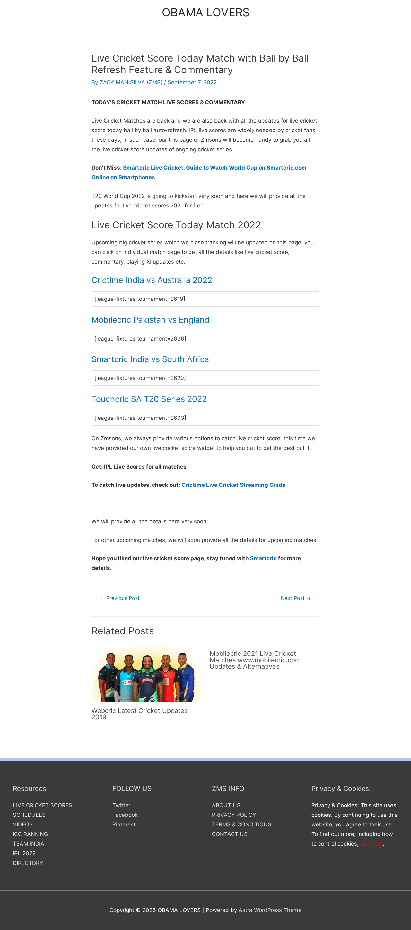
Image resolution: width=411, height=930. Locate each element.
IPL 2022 (24, 853)
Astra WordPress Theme (270, 910)
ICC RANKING (30, 834)
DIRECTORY (28, 863)
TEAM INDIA (28, 844)
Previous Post (120, 598)
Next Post (296, 598)
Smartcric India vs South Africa (150, 359)
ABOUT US (226, 805)
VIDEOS (23, 824)
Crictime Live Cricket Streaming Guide (233, 485)
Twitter (121, 805)
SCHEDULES (29, 815)
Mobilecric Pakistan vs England (151, 320)
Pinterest (124, 824)
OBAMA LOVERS (205, 12)
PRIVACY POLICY (234, 815)
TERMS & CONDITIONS (241, 824)
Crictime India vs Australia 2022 (152, 280)
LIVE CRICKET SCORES (42, 805)
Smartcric (263, 558)
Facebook (125, 815)
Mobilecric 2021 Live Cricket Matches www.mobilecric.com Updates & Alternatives (255, 660)
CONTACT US (230, 834)
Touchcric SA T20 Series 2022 (149, 399)
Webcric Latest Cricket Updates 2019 (140, 714)
